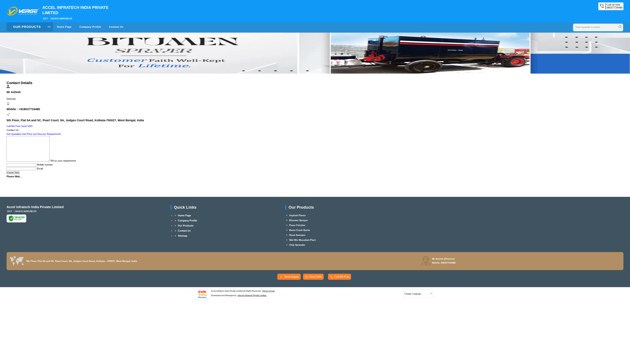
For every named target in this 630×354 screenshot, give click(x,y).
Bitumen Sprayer (298, 220)
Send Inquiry (291, 276)
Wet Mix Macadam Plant (302, 240)
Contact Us (116, 26)
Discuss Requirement (49, 134)
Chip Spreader (297, 245)
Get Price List (29, 134)
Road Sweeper (297, 235)
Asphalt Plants (297, 215)
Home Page (64, 26)
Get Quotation (14, 134)
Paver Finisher (297, 225)
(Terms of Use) (268, 291)
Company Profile (90, 26)
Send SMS (27, 126)
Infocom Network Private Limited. (252, 295)
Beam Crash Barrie (299, 230)
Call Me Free (13, 126)
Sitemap (182, 235)
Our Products (27, 27)
